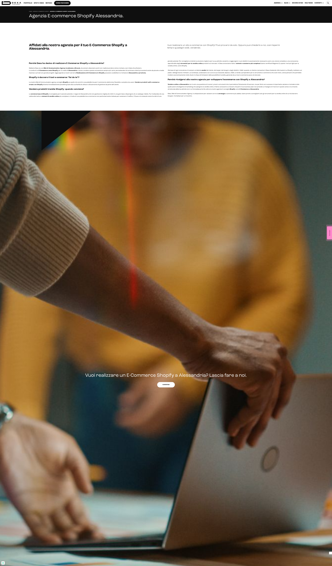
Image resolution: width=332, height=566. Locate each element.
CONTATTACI (241, 26)
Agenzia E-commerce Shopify (41, 11)
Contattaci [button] (166, 384)
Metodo (49, 3)
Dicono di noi (297, 3)
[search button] (328, 3)
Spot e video (39, 3)
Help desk (309, 3)
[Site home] (11, 3)
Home (30, 11)
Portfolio (28, 3)
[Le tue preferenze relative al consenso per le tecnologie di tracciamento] (3, 563)
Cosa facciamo (62, 3)
